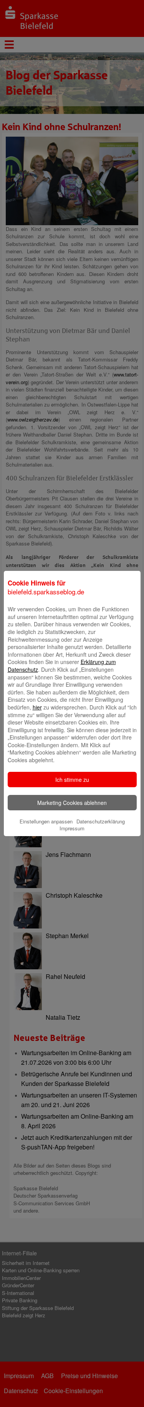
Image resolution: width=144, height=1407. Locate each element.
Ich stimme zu (72, 779)
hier (37, 707)
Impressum (72, 828)
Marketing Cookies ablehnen (72, 802)
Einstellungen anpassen (46, 821)
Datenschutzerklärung (100, 821)
